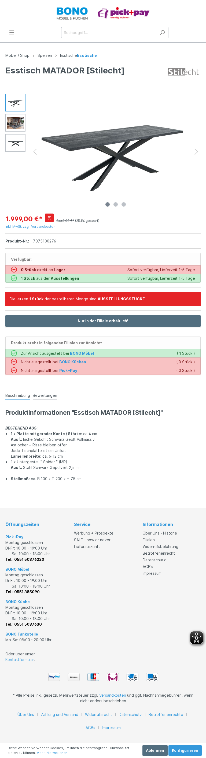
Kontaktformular (19, 659)
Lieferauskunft (87, 546)
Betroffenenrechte (166, 714)
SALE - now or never (92, 539)
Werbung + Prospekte (93, 533)
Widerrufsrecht (98, 714)
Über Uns (25, 714)
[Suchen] (162, 32)
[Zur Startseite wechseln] (103, 13)
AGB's (148, 566)
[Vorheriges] (35, 151)
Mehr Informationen (52, 753)
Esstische (68, 55)
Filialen (149, 539)
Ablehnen (155, 750)
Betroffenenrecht (159, 553)
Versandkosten (112, 695)
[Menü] (11, 32)
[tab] (17, 395)
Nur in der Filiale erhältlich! (103, 321)
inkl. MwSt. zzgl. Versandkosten (30, 227)
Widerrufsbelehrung (160, 546)
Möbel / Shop (17, 55)
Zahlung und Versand (59, 714)
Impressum (152, 573)
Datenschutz (154, 560)
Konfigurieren (185, 750)
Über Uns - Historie (160, 533)
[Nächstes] (196, 151)
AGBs (90, 727)
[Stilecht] (184, 71)
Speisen (45, 55)
